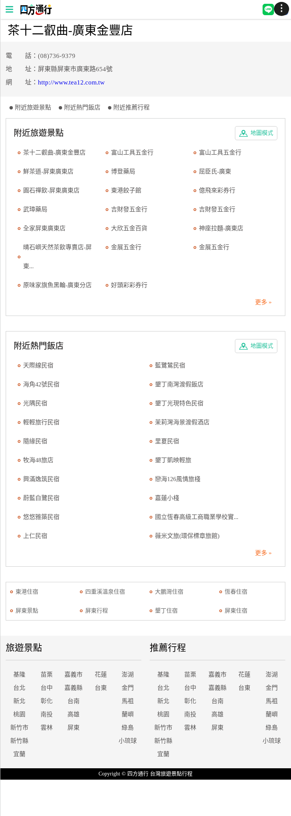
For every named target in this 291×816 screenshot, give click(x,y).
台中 (47, 688)
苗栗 (47, 674)
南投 (47, 714)
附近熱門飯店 (82, 107)
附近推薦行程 (131, 107)
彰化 (47, 701)
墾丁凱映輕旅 (173, 460)
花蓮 (101, 674)
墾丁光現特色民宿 (179, 403)
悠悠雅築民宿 (41, 517)
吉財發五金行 (129, 209)
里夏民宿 (167, 441)
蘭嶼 (128, 714)
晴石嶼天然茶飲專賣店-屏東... (57, 256)
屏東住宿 (236, 611)
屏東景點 (27, 611)
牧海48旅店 (38, 460)
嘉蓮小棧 (167, 498)
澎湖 (128, 674)
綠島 (128, 727)
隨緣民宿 (35, 441)
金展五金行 (126, 247)
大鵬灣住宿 (169, 592)
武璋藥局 (35, 209)
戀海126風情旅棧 (177, 479)
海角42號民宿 (41, 384)
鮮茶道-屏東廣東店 (48, 171)
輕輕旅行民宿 (41, 422)
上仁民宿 (35, 536)
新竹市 (19, 727)
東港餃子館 (126, 190)
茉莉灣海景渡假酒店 (182, 422)
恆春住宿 (236, 592)
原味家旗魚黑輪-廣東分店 (57, 285)
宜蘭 (19, 754)
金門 (128, 688)
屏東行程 (96, 611)
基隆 (19, 674)
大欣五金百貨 (129, 228)
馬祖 (128, 701)
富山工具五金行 (132, 152)
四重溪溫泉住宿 (105, 592)
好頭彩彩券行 (129, 285)
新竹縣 (19, 741)
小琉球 (128, 741)
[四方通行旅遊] (36, 13)
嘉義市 (73, 674)
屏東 (73, 727)
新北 (19, 701)
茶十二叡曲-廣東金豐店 (54, 152)
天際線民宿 (38, 365)
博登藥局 (123, 171)
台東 (101, 688)
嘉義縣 (73, 688)
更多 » (263, 302)
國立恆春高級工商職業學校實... (196, 517)
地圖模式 (261, 133)
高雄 (73, 714)
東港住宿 (27, 592)
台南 (73, 701)
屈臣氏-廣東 (215, 171)
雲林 (47, 727)
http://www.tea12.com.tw (71, 82)
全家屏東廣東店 (44, 228)
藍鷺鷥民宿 (170, 365)
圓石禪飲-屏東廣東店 (51, 190)
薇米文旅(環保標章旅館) (187, 536)
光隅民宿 (35, 403)
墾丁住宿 (166, 611)
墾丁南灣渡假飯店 (179, 384)
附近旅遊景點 (33, 107)
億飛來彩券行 (217, 190)
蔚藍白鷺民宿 (41, 498)
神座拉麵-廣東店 (221, 228)
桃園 (19, 714)
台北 (19, 688)
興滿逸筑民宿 (41, 479)
